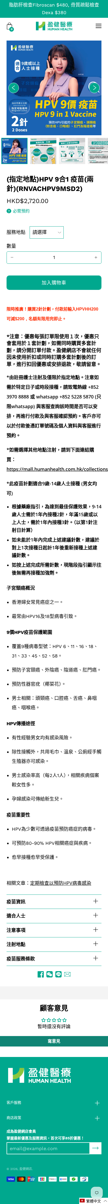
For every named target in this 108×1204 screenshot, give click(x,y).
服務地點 (16, 232)
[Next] (94, 88)
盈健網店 (25, 1169)
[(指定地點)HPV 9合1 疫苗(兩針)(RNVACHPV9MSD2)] (14, 151)
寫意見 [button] (54, 1041)
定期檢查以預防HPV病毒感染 (60, 883)
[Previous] (13, 88)
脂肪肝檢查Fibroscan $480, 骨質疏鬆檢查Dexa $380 (54, 8)
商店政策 (14, 1118)
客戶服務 (14, 1102)
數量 (11, 246)
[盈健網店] (54, 26)
